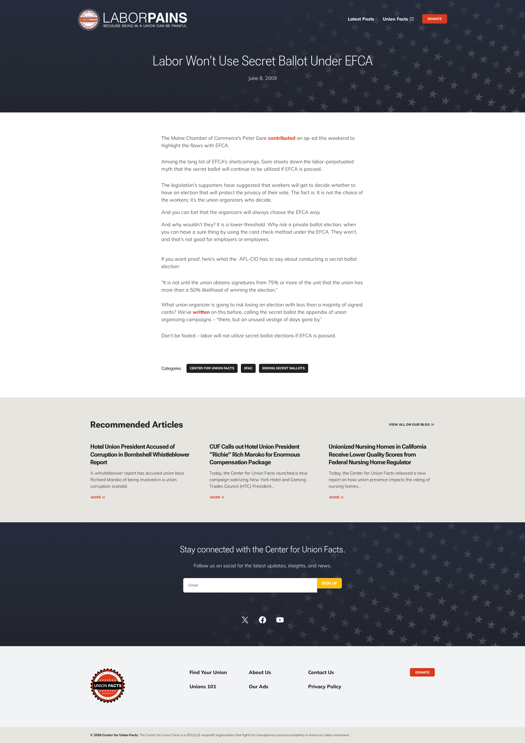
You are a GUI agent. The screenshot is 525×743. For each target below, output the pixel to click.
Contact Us (321, 672)
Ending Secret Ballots (283, 368)
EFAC (248, 368)
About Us (260, 672)
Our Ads (258, 686)
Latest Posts (361, 19)
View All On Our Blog (409, 424)
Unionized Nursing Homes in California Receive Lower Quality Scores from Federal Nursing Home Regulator (377, 454)
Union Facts (395, 19)
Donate (435, 19)
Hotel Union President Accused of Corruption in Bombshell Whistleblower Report (139, 454)
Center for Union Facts (212, 368)
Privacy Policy (324, 686)
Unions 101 (202, 686)
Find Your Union (208, 672)
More (96, 497)
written (201, 312)
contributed (282, 138)
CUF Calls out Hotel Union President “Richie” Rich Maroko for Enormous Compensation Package (254, 454)
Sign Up (329, 583)
